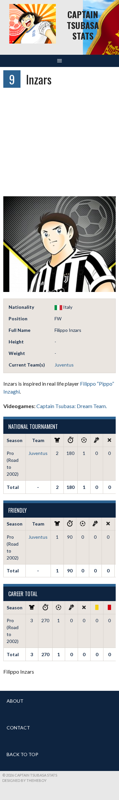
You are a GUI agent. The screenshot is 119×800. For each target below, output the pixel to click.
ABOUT (15, 701)
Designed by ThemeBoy (24, 780)
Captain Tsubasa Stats (83, 25)
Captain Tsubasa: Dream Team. (71, 406)
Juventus (64, 365)
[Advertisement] (59, 145)
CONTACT (18, 727)
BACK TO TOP (22, 754)
